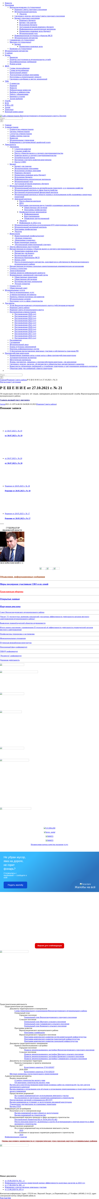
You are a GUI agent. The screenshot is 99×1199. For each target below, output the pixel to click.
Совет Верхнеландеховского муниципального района (22, 612)
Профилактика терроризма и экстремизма (17, 634)
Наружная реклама (10, 606)
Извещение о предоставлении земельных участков (25, 1187)
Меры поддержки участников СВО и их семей (24, 584)
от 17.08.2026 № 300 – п (15, 1185)
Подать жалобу (15, 885)
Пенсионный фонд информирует (13, 647)
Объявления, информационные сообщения (22, 576)
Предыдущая (5, 382)
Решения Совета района (46, 404)
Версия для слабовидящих (49, 946)
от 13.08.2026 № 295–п (14, 1189)
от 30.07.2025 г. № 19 (13, 431)
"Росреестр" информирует (11, 656)
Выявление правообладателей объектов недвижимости (23, 623)
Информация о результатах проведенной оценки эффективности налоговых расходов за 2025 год (45, 1183)
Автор (2, 404)
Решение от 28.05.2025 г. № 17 (17, 514)
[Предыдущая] (1, 523)
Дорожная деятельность (10, 660)
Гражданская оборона (11, 591)
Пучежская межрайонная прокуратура (16, 643)
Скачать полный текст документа (15, 400)
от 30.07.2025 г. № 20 (13, 458)
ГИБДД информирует (9, 651)
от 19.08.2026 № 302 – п (15, 1181)
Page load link (5, 1198)
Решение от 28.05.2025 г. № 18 (17, 486)
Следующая (16, 382)
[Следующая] (3, 523)
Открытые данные (10, 599)
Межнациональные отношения (13, 638)
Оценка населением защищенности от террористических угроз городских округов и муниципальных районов (49, 1141)
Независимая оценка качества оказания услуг (49, 844)
